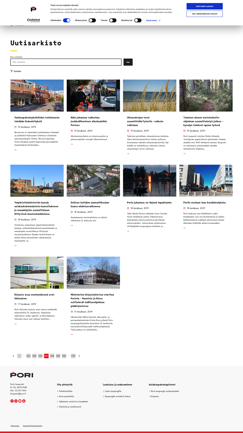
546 (40, 356)
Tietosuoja (14, 426)
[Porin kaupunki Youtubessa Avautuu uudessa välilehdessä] (20, 401)
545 (34, 356)
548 (52, 356)
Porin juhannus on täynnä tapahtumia (149, 202)
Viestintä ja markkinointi (69, 407)
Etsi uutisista (16, 57)
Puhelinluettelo (65, 391)
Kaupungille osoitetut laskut (117, 396)
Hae (128, 62)
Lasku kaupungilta (112, 391)
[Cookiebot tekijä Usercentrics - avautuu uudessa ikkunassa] (34, 20)
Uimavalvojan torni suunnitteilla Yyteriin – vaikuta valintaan (145, 121)
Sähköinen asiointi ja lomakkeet (73, 401)
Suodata (17, 71)
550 (64, 356)
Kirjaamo (154, 396)
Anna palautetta (66, 396)
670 (73, 356)
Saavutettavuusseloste (32, 426)
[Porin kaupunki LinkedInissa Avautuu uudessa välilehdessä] (23, 401)
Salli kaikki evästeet (204, 6)
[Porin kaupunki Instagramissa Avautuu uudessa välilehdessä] (16, 401)
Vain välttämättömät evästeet (204, 14)
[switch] (92, 20)
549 (58, 356)
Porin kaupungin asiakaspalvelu (164, 391)
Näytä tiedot (151, 20)
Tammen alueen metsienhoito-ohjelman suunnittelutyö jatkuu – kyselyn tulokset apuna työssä (203, 121)
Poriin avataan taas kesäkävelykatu (204, 202)
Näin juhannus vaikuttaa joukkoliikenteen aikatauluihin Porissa (89, 121)
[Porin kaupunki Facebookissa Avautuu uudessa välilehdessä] (12, 401)
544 (28, 356)
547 (46, 356)
